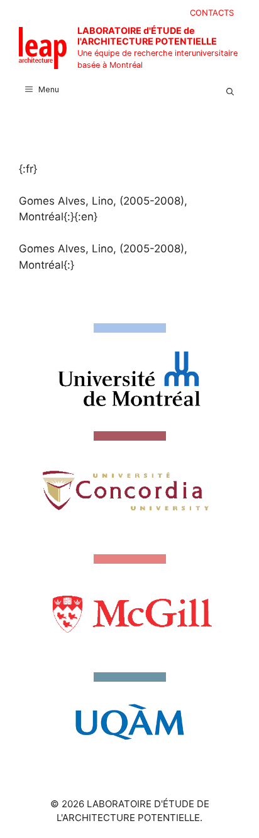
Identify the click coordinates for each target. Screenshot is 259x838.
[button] (230, 90)
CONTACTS (212, 13)
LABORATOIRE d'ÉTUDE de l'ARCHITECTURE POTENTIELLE (147, 35)
